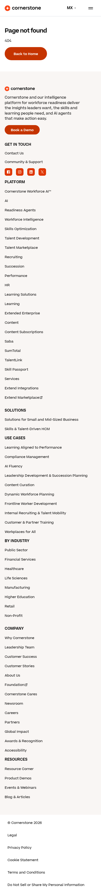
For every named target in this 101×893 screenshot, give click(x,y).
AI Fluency (13, 466)
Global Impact (17, 731)
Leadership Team (19, 647)
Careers (11, 713)
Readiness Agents (20, 210)
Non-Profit (14, 615)
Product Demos (18, 778)
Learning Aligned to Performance (33, 447)
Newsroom (14, 703)
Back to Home (26, 54)
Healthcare (14, 568)
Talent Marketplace (21, 247)
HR (7, 285)
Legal (12, 835)
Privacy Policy (19, 847)
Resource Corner (19, 768)
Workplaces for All (20, 531)
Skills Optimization (20, 229)
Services (12, 378)
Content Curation (19, 485)
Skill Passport (16, 369)
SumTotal (13, 350)
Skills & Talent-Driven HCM (27, 429)
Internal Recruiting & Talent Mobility (35, 513)
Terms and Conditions (26, 872)
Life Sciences (16, 578)
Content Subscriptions (24, 332)
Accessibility (16, 750)
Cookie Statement (23, 860)
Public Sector (16, 550)
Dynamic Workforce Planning (29, 494)
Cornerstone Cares (21, 694)
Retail (10, 606)
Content (12, 322)
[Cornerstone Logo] (23, 8)
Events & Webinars (20, 787)
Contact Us (14, 153)
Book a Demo (22, 130)
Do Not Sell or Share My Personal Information (46, 884)
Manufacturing (17, 587)
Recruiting (14, 257)
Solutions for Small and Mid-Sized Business (41, 419)
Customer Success (21, 656)
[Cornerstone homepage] (50, 88)
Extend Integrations (22, 388)
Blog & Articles (17, 797)
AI (6, 200)
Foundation (14, 684)
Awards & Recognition (24, 741)
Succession (14, 266)
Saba (9, 341)
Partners (12, 722)
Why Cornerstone (19, 638)
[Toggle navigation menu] (88, 8)
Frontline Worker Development (31, 503)
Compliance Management (27, 456)
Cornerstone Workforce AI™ (28, 191)
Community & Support (24, 162)
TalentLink (13, 360)
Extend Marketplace (22, 397)
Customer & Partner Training (29, 522)
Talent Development (22, 238)
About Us (12, 675)
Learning (12, 303)
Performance (16, 275)
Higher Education (20, 597)
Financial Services (20, 559)
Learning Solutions (20, 294)
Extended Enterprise (22, 313)
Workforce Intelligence (24, 219)
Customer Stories (20, 666)
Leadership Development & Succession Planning (46, 475)
